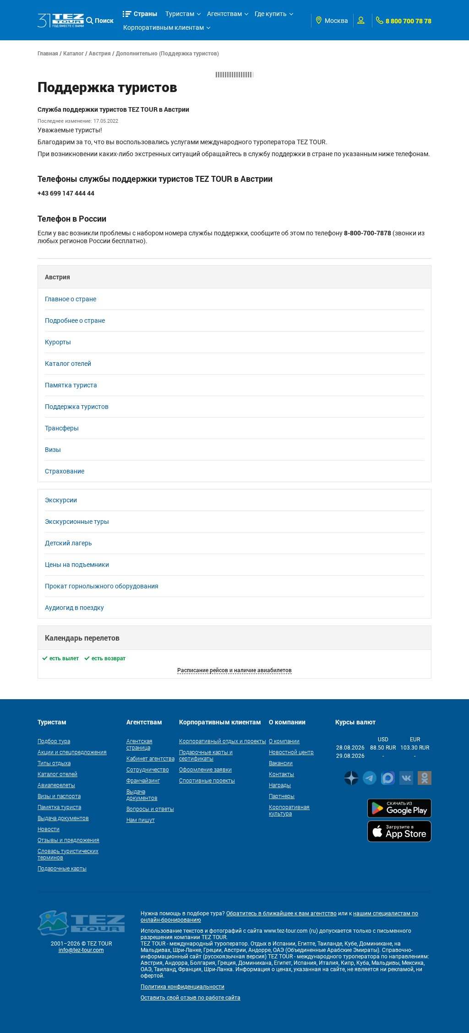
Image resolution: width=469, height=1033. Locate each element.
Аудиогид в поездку (74, 607)
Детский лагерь (68, 543)
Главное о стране (70, 299)
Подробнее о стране (75, 320)
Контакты (281, 773)
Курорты (58, 342)
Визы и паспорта (59, 795)
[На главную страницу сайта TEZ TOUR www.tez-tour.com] (61, 21)
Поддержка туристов (77, 406)
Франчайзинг (143, 780)
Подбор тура (54, 741)
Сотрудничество (147, 769)
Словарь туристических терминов (68, 854)
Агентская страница (139, 744)
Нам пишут (140, 819)
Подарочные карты (62, 868)
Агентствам (224, 13)
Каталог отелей (68, 363)
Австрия (100, 53)
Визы (53, 449)
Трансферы (62, 428)
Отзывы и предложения (68, 839)
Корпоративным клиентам (163, 27)
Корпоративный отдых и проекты (222, 741)
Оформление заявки (205, 769)
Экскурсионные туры (77, 521)
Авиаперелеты (56, 784)
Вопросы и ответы (150, 808)
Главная (48, 53)
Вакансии (281, 763)
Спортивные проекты (207, 780)
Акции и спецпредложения (72, 752)
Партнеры (281, 795)
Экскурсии (61, 500)
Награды (280, 784)
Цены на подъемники (77, 564)
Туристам (179, 13)
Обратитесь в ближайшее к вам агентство (281, 913)
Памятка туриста (71, 385)
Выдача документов (63, 817)
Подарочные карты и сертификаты (206, 755)
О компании (284, 741)
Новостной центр (291, 752)
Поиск (104, 20)
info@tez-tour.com (81, 950)
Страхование (64, 471)
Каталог (73, 53)
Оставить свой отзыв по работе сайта (190, 998)
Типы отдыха (54, 763)
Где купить (271, 13)
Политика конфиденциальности (182, 987)
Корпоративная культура (289, 810)
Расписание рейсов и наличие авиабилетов (234, 670)
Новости (49, 828)
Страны (146, 13)
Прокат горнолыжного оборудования (101, 586)
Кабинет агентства (150, 758)
